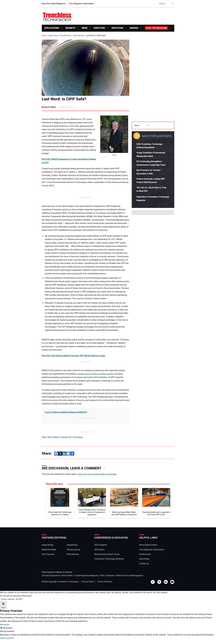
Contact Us (144, 563)
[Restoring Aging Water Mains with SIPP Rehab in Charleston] (124, 497)
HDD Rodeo (99, 549)
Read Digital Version (148, 544)
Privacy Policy (88, 581)
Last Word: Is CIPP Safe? (64, 99)
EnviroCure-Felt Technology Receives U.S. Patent (59, 513)
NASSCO (56, 437)
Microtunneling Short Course (107, 554)
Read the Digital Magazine (53, 3)
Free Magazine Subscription (81, 3)
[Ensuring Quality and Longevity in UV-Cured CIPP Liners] (156, 497)
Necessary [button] (4, 624)
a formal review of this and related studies (95, 373)
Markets (70, 28)
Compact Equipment (51, 575)
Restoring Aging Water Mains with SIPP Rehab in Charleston (124, 513)
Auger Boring (47, 544)
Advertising (144, 558)
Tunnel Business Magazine (86, 575)
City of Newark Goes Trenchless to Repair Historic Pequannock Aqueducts (92, 512)
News (85, 28)
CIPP (49, 437)
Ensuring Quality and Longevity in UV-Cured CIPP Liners (156, 513)
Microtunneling (73, 549)
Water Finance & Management (129, 575)
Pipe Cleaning (48, 554)
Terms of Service (104, 581)
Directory (99, 28)
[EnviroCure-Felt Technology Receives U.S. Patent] (60, 497)
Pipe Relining (72, 554)
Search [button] (173, 4)
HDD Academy (100, 544)
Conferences (145, 554)
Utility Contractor (107, 575)
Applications (51, 28)
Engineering (72, 544)
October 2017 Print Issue (72, 437)
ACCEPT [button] (19, 599)
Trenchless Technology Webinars (109, 558)
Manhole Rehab (49, 549)
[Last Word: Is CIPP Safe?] (85, 68)
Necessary (7, 627)
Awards (134, 28)
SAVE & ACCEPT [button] (7, 638)
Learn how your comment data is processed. (97, 474)
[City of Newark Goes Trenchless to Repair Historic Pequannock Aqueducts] (92, 497)
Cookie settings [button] (7, 599)
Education (117, 28)
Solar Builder (67, 575)
